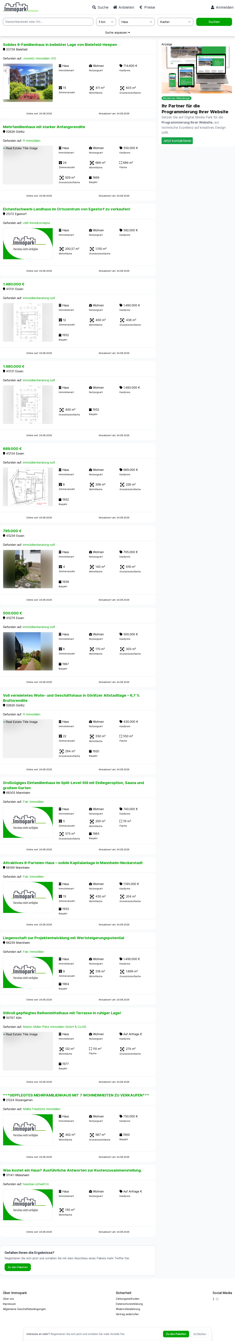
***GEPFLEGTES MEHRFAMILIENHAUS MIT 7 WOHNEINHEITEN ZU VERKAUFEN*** (76, 1095)
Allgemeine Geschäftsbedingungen (24, 1309)
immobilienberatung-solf (39, 298)
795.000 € (12, 531)
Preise (149, 7)
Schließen (199, 1334)
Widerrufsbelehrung (128, 1309)
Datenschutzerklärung (129, 1303)
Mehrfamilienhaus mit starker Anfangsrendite (44, 127)
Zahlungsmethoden (127, 1298)
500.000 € (12, 613)
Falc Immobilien (33, 801)
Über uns (8, 1298)
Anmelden (224, 7)
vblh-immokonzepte (36, 223)
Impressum (9, 1303)
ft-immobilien (31, 140)
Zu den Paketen (18, 1267)
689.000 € (12, 448)
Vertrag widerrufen (127, 1314)
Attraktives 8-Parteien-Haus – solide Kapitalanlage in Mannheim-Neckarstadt (73, 863)
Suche (102, 7)
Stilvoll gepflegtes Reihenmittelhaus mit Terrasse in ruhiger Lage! (62, 1013)
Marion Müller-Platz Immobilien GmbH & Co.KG (54, 1027)
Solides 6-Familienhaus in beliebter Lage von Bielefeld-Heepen (60, 44)
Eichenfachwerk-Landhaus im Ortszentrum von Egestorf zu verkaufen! (66, 209)
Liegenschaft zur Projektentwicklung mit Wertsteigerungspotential (63, 938)
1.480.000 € (13, 284)
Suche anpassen (116, 32)
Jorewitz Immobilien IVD (39, 58)
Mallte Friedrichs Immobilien (41, 1109)
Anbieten (126, 7)
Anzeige (167, 44)
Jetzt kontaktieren (177, 141)
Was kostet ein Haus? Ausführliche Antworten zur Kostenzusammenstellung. (72, 1170)
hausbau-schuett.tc (36, 1184)
